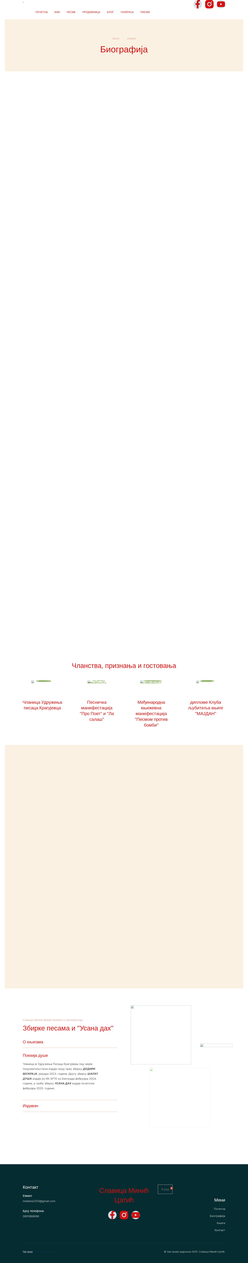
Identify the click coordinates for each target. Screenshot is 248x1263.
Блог (110, 12)
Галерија (127, 12)
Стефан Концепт (42, 1251)
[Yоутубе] (221, 4)
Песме (71, 12)
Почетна (41, 12)
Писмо (145, 12)
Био (57, 12)
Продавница (91, 12)
